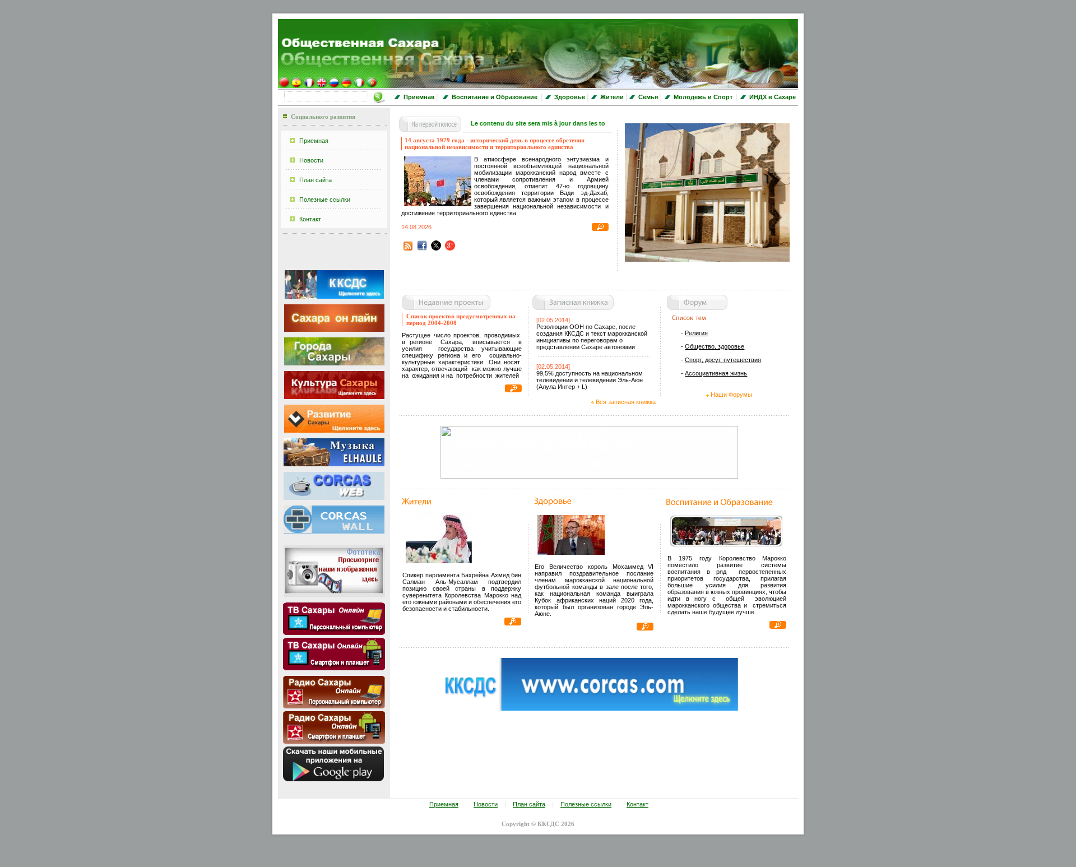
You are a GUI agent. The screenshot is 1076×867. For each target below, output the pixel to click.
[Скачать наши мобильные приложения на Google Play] (333, 779)
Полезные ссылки (324, 199)
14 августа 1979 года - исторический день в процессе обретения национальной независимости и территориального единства (495, 143)
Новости (311, 160)
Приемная (313, 140)
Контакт (310, 219)
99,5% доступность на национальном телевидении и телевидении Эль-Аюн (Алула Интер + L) (589, 380)
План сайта (315, 180)
